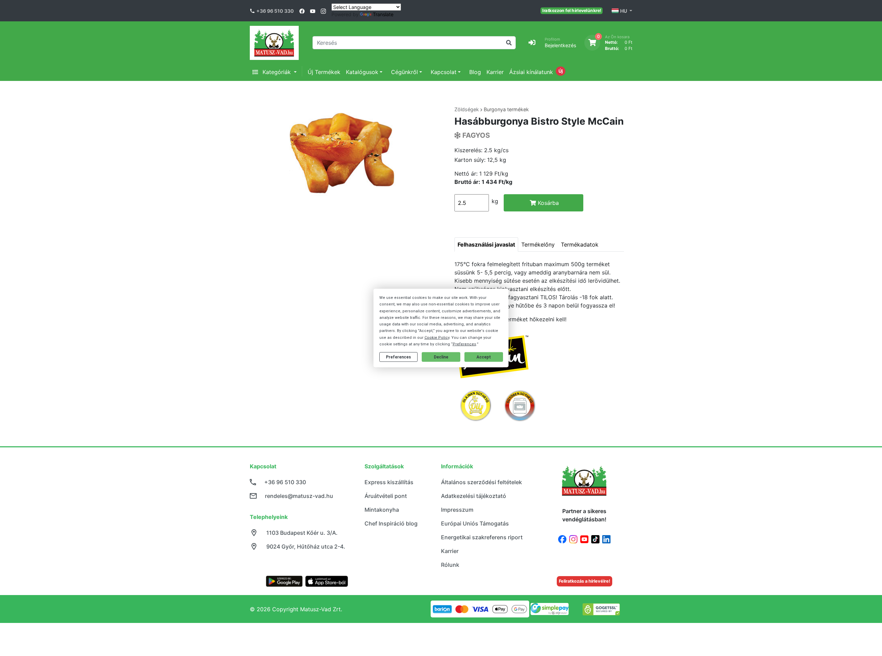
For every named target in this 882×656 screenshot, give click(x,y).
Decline (441, 356)
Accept (483, 356)
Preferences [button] (464, 344)
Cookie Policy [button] (436, 337)
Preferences (398, 356)
